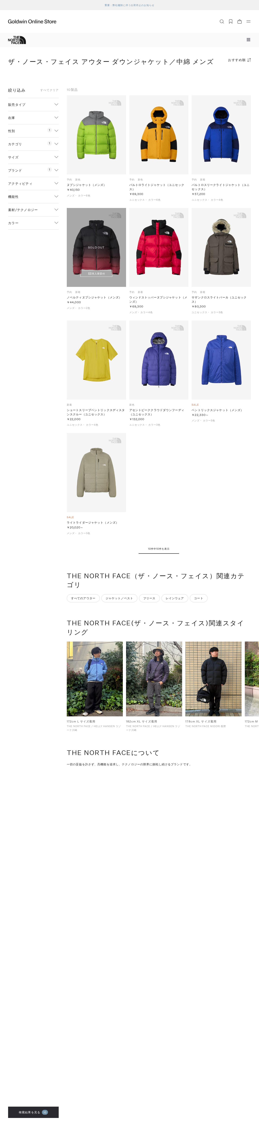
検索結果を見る (32, 1112)
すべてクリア (49, 90)
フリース (149, 598)
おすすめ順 (237, 60)
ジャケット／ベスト (119, 598)
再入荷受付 (98, 273)
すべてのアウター (83, 598)
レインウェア (175, 598)
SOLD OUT (96, 247)
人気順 (220, 76)
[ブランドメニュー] (248, 40)
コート (198, 598)
